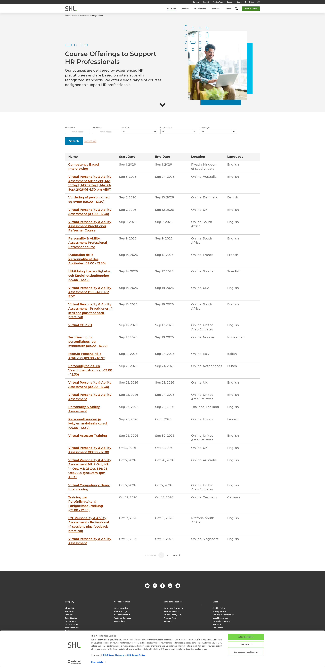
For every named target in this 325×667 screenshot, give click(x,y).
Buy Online (249, 2)
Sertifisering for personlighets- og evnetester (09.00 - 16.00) (88, 341)
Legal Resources (220, 618)
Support (230, 2)
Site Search (218, 628)
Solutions (171, 9)
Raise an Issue (171, 611)
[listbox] (139, 131)
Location (125, 127)
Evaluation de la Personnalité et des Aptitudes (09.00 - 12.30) (87, 259)
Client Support (122, 615)
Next (175, 555)
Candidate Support (173, 608)
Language (204, 127)
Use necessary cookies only (246, 652)
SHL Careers (70, 621)
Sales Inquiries (121, 608)
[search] (237, 8)
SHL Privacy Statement (113, 655)
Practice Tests (218, 2)
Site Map (217, 624)
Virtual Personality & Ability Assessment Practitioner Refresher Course (89, 226)
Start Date (70, 127)
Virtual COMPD (80, 325)
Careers (196, 2)
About (228, 9)
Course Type (166, 127)
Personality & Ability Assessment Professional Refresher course (87, 243)
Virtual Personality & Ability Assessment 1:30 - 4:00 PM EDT (89, 292)
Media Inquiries (72, 628)
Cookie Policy (219, 608)
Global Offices (71, 624)
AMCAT (168, 621)
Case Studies (71, 618)
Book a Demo (251, 8)
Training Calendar (122, 618)
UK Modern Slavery (221, 621)
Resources (215, 9)
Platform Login (121, 611)
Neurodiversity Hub (173, 615)
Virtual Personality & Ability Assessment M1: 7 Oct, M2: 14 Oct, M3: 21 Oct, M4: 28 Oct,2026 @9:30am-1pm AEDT (89, 468)
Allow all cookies (245, 637)
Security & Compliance (223, 615)
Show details (97, 662)
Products (185, 9)
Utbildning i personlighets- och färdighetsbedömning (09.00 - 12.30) (89, 275)
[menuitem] (171, 8)
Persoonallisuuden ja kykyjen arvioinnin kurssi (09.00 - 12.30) (87, 423)
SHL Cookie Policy (136, 655)
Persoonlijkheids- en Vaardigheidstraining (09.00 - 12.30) (90, 370)
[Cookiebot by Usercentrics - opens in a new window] (74, 662)
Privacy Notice (219, 611)
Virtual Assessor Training (87, 435)
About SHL (70, 608)
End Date (97, 127)
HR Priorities (200, 9)
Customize (244, 644)
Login (239, 2)
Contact (206, 2)
